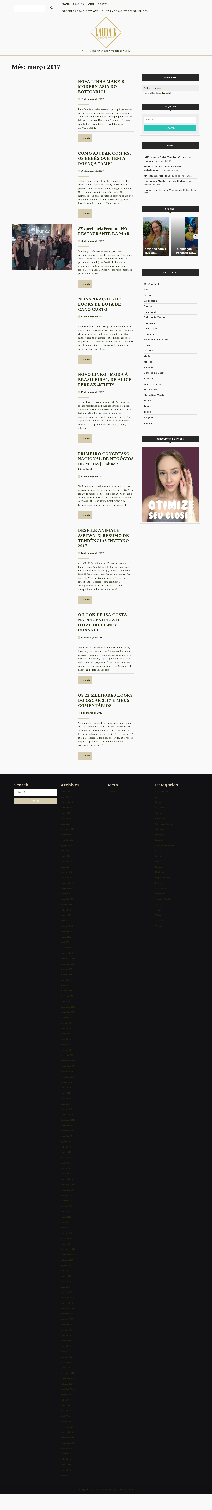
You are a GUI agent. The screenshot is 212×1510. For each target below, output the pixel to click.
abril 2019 (66, 1104)
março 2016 (66, 1292)
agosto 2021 (66, 974)
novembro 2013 (68, 1443)
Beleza (148, 295)
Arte (146, 289)
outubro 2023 (67, 893)
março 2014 (66, 1421)
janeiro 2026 (67, 802)
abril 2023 (66, 920)
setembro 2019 (68, 1077)
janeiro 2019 (67, 1114)
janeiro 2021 (67, 1001)
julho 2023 (66, 910)
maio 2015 (66, 1346)
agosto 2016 (66, 1265)
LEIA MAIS (86, 139)
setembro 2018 (68, 1136)
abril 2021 (66, 985)
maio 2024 (66, 861)
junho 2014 (66, 1405)
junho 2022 (66, 937)
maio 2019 (66, 1098)
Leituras (149, 350)
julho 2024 (66, 850)
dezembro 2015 (68, 1308)
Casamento (150, 312)
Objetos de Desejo (155, 372)
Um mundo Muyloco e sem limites (164, 181)
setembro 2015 (68, 1324)
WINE (91, 4)
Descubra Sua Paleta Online (82, 11)
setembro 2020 (68, 1017)
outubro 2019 (67, 1071)
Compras (149, 323)
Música (148, 361)
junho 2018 (66, 1152)
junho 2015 (66, 1340)
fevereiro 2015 (68, 1362)
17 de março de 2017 (92, 316)
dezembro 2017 (68, 1184)
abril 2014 (66, 1416)
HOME (66, 4)
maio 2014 (66, 1410)
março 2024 (66, 872)
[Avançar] (196, 236)
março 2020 (66, 1050)
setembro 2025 (68, 807)
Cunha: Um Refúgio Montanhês (163, 190)
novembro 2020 (68, 1012)
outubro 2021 (67, 969)
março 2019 (66, 1109)
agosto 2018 (66, 1141)
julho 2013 (66, 1459)
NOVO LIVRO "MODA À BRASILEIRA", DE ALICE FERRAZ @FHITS (105, 379)
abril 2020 (66, 1044)
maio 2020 (66, 1039)
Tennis (148, 406)
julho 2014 (66, 1400)
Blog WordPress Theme (95, 1489)
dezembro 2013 (68, 1437)
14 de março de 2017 (92, 553)
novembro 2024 (68, 834)
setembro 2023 (68, 899)
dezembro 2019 (68, 1060)
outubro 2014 (67, 1384)
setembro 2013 (68, 1454)
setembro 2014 (68, 1389)
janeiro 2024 (67, 883)
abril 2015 (66, 1351)
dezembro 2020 (68, 1007)
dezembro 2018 (68, 1120)
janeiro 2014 (67, 1432)
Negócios (149, 367)
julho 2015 (66, 1335)
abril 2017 (66, 1227)
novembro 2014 (68, 1378)
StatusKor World (154, 395)
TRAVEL (103, 4)
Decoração (150, 328)
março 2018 (66, 1168)
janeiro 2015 (67, 1367)
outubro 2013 (67, 1448)
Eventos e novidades (156, 339)
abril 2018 (66, 1163)
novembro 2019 (68, 1066)
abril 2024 (66, 867)
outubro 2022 (67, 926)
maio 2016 (66, 1281)
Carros (148, 306)
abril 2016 (66, 1287)
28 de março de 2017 (92, 241)
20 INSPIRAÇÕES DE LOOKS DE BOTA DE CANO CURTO (99, 304)
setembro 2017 (68, 1200)
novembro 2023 (68, 888)
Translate (167, 93)
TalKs (147, 400)
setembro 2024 (68, 840)
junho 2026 (66, 791)
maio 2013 (66, 1470)
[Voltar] (145, 236)
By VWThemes (123, 1489)
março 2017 (66, 1233)
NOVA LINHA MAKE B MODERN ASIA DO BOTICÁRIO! (101, 86)
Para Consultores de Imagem (127, 11)
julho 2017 (66, 1211)
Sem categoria (152, 384)
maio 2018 (66, 1157)
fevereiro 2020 (68, 1055)
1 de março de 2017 (91, 713)
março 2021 (66, 990)
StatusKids (150, 389)
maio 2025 (66, 818)
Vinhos (148, 423)
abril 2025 (66, 824)
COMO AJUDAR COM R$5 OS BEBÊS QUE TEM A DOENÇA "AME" (105, 158)
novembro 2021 (68, 964)
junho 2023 (66, 915)
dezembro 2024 (68, 829)
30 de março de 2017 (92, 171)
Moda (147, 356)
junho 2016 (66, 1276)
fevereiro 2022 (68, 947)
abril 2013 (66, 1475)
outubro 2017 (67, 1195)
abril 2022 (66, 942)
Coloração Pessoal (155, 317)
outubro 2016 (67, 1260)
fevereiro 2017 (68, 1238)
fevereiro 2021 (68, 996)
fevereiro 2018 (68, 1173)
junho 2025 (66, 813)
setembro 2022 (68, 931)
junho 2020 (66, 1033)
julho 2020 (66, 1028)
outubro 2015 (67, 1319)
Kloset (148, 345)
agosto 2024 (66, 845)
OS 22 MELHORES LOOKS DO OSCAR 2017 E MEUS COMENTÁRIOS (105, 700)
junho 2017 (66, 1217)
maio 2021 (66, 980)
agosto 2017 (66, 1206)
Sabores (148, 378)
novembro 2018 (68, 1125)
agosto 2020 (66, 1023)
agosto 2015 (66, 1330)
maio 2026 (66, 797)
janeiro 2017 (67, 1244)
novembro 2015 (68, 1313)
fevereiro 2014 (68, 1427)
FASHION (78, 4)
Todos (147, 411)
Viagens (148, 417)
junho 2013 (66, 1464)
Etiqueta (149, 334)
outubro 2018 (67, 1130)
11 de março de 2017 (92, 637)
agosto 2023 (66, 904)
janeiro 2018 (67, 1179)
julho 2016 (66, 1270)
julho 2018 (66, 1147)
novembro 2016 (68, 1254)
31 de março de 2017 (92, 99)
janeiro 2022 (67, 953)
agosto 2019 (66, 1082)
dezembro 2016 (68, 1249)
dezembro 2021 (68, 958)
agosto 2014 (66, 1394)
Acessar (111, 791)
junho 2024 (66, 856)
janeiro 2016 (67, 1303)
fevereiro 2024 (68, 877)
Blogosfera (150, 300)
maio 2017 (66, 1222)
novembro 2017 (68, 1190)
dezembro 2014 (68, 1373)
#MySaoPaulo (152, 284)
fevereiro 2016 (68, 1297)
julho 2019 (66, 1087)
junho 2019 (66, 1093)
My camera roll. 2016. (157, 175)
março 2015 (66, 1357)
